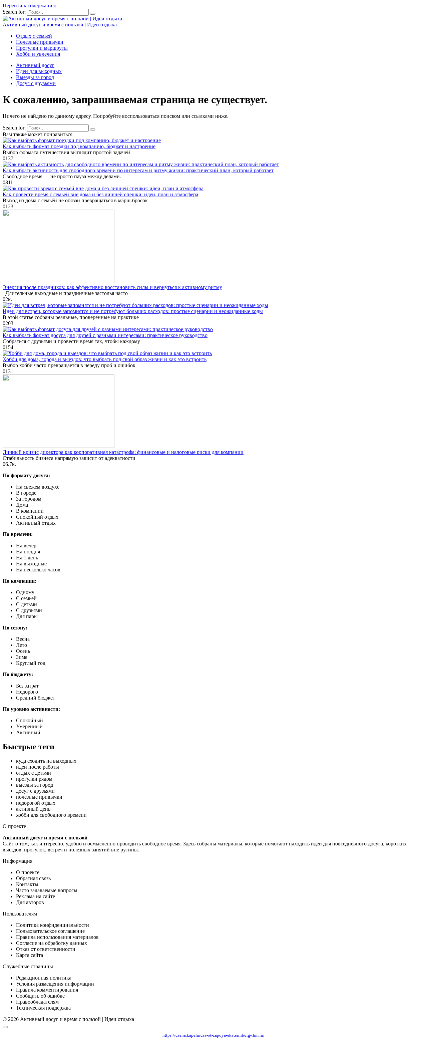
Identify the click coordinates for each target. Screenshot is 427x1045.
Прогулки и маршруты (42, 48)
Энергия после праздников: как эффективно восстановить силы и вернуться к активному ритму (112, 287)
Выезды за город (35, 77)
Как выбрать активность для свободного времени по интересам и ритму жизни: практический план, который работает (138, 170)
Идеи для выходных (39, 71)
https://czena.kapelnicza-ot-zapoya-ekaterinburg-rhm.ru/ (213, 1035)
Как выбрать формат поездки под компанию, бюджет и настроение (79, 146)
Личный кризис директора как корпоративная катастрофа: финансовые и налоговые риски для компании (123, 452)
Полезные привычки (39, 42)
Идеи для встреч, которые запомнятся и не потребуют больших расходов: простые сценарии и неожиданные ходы (133, 311)
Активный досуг (35, 65)
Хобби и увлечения (38, 54)
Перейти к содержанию (29, 5)
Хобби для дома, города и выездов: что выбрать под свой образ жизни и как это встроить (104, 359)
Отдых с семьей (34, 36)
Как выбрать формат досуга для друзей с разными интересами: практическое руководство (105, 335)
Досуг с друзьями (36, 83)
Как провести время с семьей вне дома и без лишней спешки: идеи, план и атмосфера (100, 194)
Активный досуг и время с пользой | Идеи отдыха (60, 24)
